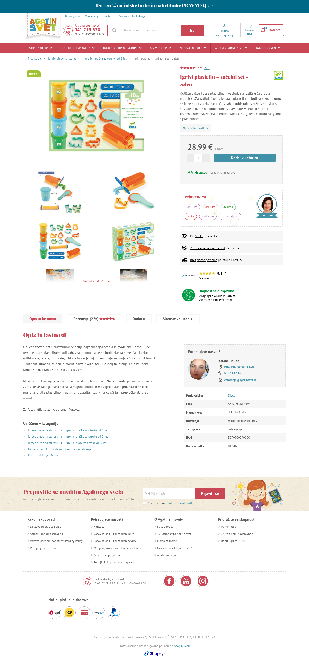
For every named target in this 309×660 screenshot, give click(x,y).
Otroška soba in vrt (229, 47)
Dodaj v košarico (244, 157)
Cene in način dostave (222, 172)
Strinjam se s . (170, 503)
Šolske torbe (39, 47)
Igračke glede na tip (76, 47)
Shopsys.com (182, 646)
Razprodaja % (266, 47)
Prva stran (34, 58)
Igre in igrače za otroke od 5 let (86, 443)
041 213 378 (87, 29)
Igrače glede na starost (121, 47)
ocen (207, 278)
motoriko (208, 216)
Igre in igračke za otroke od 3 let (87, 436)
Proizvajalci (36, 455)
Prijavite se (210, 493)
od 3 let (210, 207)
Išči (192, 30)
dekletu (228, 207)
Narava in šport (191, 47)
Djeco (54, 455)
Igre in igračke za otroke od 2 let (105, 58)
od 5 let (192, 207)
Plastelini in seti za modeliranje (71, 449)
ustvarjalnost (230, 216)
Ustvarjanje (159, 47)
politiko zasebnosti (180, 503)
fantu (190, 216)
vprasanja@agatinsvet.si (240, 380)
